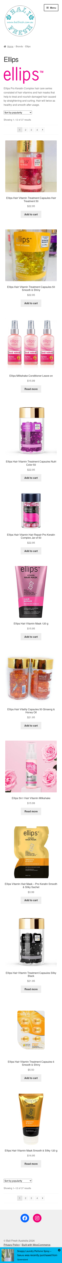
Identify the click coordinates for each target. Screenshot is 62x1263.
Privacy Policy (12, 1245)
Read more (31, 389)
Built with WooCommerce (36, 1245)
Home (10, 46)
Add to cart (31, 214)
